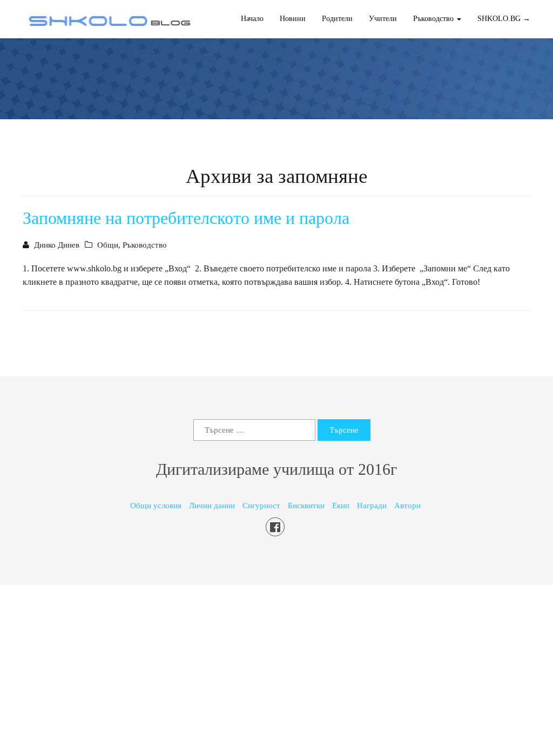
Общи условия (155, 505)
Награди (372, 505)
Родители (337, 19)
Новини (293, 19)
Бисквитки (306, 505)
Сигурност (261, 505)
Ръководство (145, 245)
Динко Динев (56, 245)
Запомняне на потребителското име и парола (186, 218)
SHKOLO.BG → (503, 19)
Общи (107, 245)
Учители (383, 19)
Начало (252, 19)
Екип (340, 505)
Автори (407, 505)
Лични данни (212, 505)
